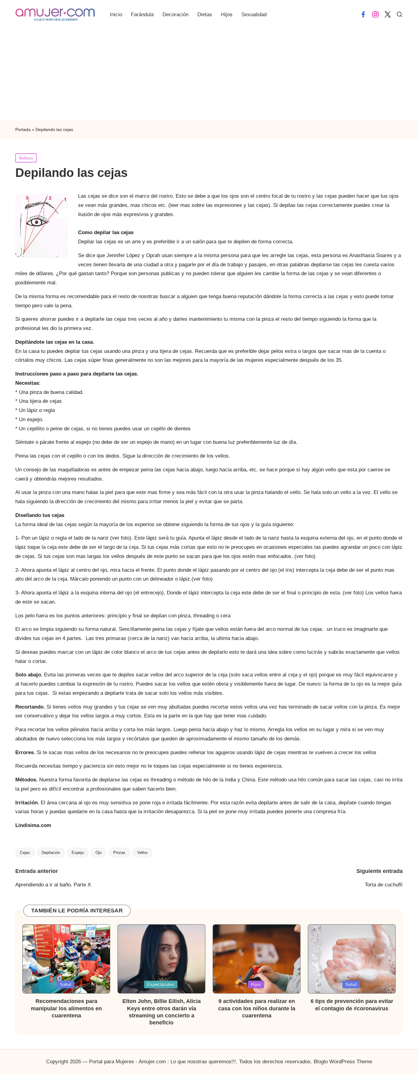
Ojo (98, 852)
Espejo (78, 852)
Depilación (51, 852)
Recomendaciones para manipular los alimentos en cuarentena (66, 1008)
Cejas (25, 852)
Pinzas (119, 852)
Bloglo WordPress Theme (343, 1062)
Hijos (256, 984)
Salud (65, 984)
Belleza (26, 157)
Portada (23, 129)
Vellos (142, 852)
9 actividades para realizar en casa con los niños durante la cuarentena (256, 1008)
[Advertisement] (209, 75)
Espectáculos (160, 984)
